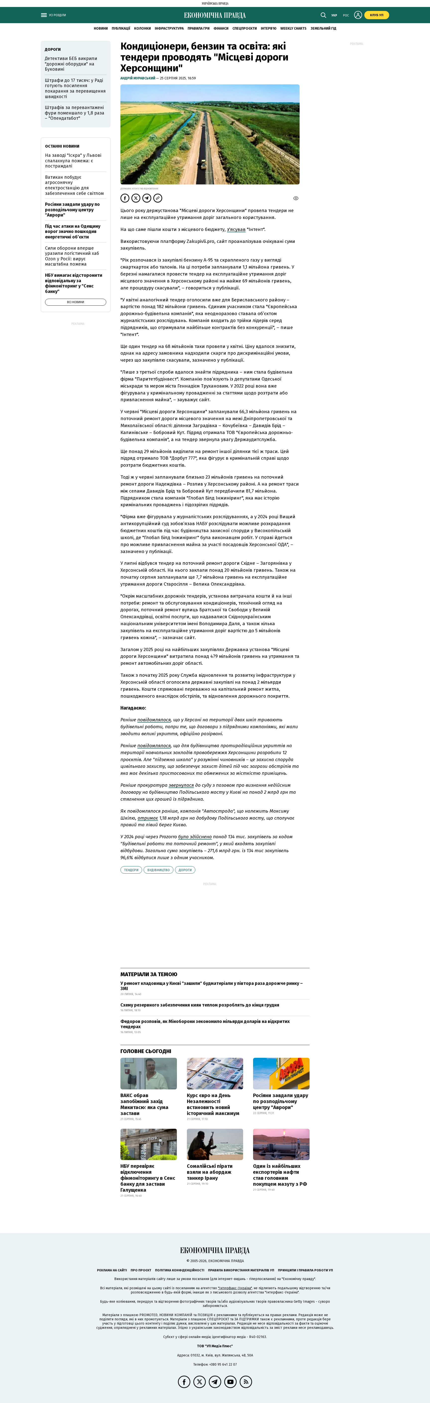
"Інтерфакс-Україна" (235, 1288)
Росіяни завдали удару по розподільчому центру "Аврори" (280, 1101)
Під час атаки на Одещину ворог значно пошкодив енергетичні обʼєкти (72, 232)
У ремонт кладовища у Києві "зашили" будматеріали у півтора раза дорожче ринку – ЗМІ (211, 986)
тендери (131, 870)
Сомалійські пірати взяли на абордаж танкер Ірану (210, 1172)
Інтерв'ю (268, 28)
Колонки (142, 28)
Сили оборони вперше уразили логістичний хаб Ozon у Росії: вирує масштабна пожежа (72, 256)
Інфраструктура (169, 28)
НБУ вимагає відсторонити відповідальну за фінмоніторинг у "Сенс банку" (73, 283)
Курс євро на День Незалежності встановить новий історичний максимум (213, 1104)
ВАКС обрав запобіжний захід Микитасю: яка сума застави (144, 1104)
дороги (185, 870)
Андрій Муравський (138, 78)
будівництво (158, 870)
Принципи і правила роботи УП (305, 1270)
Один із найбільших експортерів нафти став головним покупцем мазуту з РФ (280, 1175)
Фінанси (221, 28)
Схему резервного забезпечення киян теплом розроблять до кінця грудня (199, 1005)
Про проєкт (141, 1270)
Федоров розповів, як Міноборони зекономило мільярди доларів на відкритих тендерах (205, 1024)
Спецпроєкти (244, 28)
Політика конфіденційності (179, 1270)
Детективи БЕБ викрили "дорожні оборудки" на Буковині (71, 64)
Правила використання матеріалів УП (241, 1270)
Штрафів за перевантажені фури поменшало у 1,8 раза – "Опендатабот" (74, 113)
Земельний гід (323, 28)
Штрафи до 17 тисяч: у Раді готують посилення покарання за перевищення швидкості (75, 88)
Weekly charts (293, 28)
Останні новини (62, 146)
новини (101, 28)
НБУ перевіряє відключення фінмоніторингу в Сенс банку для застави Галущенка (147, 1178)
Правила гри (199, 28)
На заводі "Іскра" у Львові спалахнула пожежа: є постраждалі (73, 161)
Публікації (121, 28)
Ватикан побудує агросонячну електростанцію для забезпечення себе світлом (74, 185)
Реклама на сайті (112, 1270)
